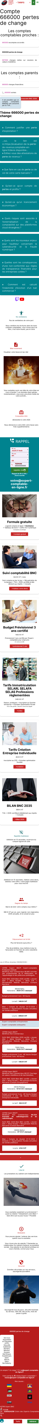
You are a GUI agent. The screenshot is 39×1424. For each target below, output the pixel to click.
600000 (8, 92)
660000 (5, 84)
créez (20, 711)
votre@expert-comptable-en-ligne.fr (21, 484)
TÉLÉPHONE (18, 463)
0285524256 (9, 1411)
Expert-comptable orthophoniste (15, 1022)
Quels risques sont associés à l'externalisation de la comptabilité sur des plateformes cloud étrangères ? (19, 223)
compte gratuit (20, 534)
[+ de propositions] (19, 1157)
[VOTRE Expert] (2, 1421)
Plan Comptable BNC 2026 (27, 99)
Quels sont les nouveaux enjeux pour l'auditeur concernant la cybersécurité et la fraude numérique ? (19, 245)
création (20, 767)
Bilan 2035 (20, 819)
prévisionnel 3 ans (20, 646)
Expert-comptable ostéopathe (13, 1025)
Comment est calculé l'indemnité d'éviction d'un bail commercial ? (19, 287)
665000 (5, 42)
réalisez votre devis (20, 588)
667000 (5, 60)
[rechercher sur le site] (1, 1416)
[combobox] (19, 449)
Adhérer (32, 1421)
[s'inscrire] (37, 2)
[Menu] (30, 2)
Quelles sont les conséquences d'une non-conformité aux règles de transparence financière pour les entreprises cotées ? (19, 267)
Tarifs (18, 1421)
